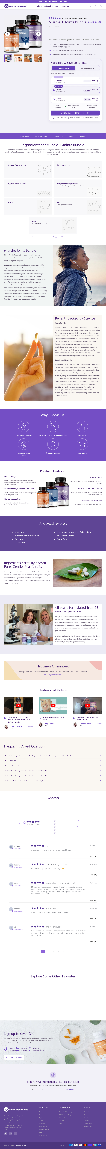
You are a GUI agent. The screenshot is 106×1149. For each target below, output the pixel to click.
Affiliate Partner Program (66, 1115)
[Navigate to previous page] (38, 951)
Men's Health (43, 1126)
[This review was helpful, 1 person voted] (91, 856)
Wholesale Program (65, 1118)
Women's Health (44, 1129)
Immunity (42, 1123)
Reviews (65, 6)
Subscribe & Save (14, 1057)
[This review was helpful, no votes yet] (91, 875)
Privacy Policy (88, 1123)
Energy (41, 1120)
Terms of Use (88, 1126)
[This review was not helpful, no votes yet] (95, 856)
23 (10, 1003)
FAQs (85, 1115)
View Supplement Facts (41, 237)
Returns (86, 1120)
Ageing (41, 1118)
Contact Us (87, 1112)
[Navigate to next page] (68, 951)
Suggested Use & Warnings (63, 237)
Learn (57, 6)
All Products (42, 1112)
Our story (61, 1120)
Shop (39, 6)
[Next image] (38, 34)
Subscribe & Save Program (67, 1112)
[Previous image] (7, 34)
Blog (60, 1123)
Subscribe (48, 6)
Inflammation (43, 1135)
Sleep (40, 1132)
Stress (41, 1115)
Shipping (86, 1118)
